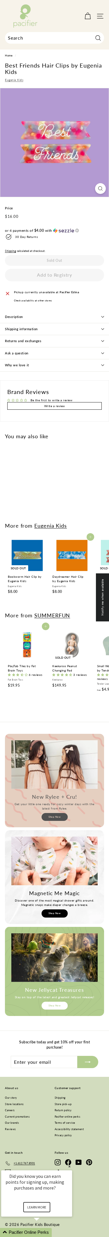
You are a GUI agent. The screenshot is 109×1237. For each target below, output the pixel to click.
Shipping (10, 251)
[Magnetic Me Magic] (54, 861)
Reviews (10, 1129)
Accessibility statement (69, 1129)
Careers (10, 1110)
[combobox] (54, 38)
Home (8, 55)
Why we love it (17, 365)
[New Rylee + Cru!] (54, 764)
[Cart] (87, 16)
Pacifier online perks (68, 1116)
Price (9, 208)
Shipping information (21, 329)
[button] (54, 230)
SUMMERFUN (52, 615)
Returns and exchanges (23, 341)
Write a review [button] (54, 406)
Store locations (14, 1104)
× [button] (69, 1166)
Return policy (63, 1110)
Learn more (36, 1207)
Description (14, 317)
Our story (11, 1097)
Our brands (12, 1122)
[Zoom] (100, 188)
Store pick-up (63, 1104)
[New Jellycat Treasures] (54, 957)
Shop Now (54, 816)
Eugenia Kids (14, 80)
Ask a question (16, 353)
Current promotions (17, 1116)
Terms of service (65, 1122)
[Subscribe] (87, 1062)
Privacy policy (63, 1135)
